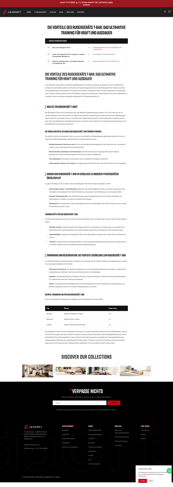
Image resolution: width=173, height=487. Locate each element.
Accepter (142, 481)
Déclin (151, 481)
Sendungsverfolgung (95, 447)
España (143, 438)
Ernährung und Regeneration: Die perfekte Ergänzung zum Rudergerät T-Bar (68, 62)
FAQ (89, 460)
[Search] (165, 12)
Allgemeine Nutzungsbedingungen (122, 431)
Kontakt (90, 455)
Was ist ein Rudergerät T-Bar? (61, 48)
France (143, 434)
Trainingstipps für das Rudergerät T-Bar (104, 54)
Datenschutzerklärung (122, 437)
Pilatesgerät (66, 443)
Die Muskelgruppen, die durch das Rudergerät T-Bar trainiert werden (107, 48)
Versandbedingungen (95, 434)
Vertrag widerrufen (94, 464)
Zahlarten (91, 438)
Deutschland (145, 430)
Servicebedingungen (95, 430)
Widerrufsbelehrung (121, 441)
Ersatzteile (91, 443)
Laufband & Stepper (68, 438)
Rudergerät (65, 434)
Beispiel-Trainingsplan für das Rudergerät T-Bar (106, 61)
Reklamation (92, 451)
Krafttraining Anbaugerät (70, 447)
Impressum (118, 445)
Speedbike (65, 430)
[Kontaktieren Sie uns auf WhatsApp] (169, 470)
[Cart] (169, 12)
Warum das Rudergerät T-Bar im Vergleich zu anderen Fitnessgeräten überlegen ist (68, 55)
